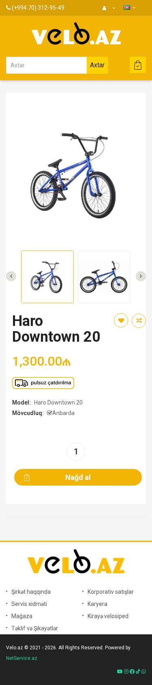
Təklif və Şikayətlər (34, 628)
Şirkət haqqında (31, 592)
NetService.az (21, 658)
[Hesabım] (108, 8)
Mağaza (21, 616)
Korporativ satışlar (111, 592)
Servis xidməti (29, 604)
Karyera (97, 604)
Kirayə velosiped (108, 616)
